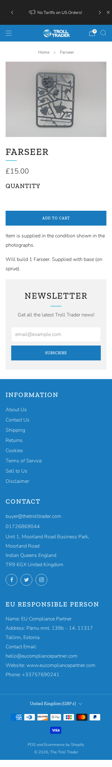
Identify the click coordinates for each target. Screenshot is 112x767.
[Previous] (12, 12)
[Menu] (9, 33)
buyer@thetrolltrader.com (33, 516)
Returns (14, 440)
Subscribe (56, 353)
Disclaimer (17, 481)
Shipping (15, 430)
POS (32, 744)
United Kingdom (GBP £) (53, 703)
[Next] (100, 12)
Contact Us (18, 420)
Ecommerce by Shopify (64, 744)
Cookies (14, 450)
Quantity (23, 186)
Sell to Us (16, 471)
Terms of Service (24, 460)
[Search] (103, 33)
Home (43, 52)
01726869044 (23, 526)
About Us (16, 409)
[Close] (108, 12)
